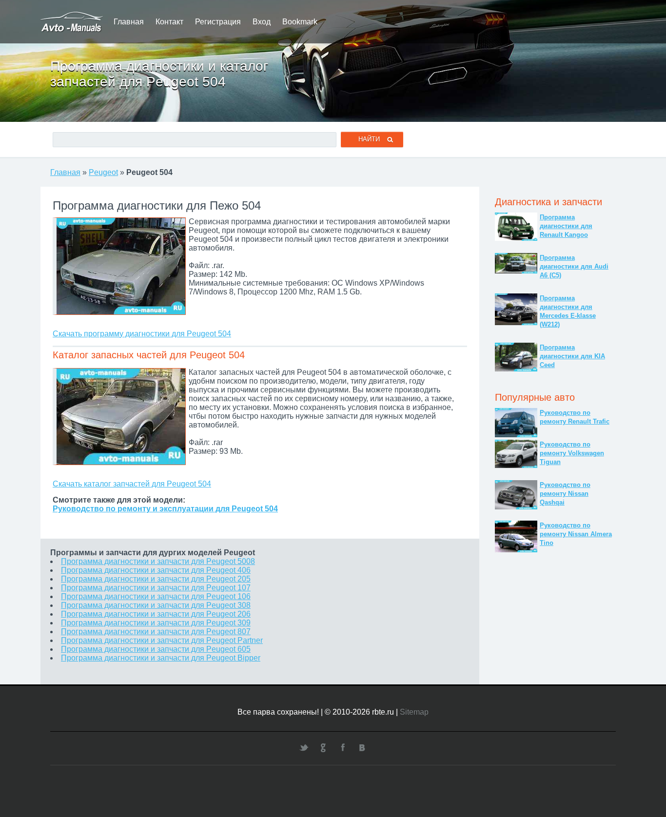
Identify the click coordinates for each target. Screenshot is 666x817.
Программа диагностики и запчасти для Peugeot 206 (156, 614)
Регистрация (218, 22)
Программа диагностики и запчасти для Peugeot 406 (156, 570)
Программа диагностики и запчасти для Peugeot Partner (162, 640)
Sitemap (414, 712)
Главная (129, 22)
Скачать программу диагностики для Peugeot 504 (142, 334)
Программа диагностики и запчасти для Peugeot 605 (156, 649)
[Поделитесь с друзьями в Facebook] (342, 747)
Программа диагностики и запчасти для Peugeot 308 (156, 605)
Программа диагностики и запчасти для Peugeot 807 (156, 631)
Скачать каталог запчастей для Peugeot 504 (132, 484)
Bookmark (299, 22)
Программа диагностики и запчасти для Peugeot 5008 (158, 561)
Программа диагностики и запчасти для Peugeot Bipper (160, 658)
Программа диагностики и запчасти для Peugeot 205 (156, 579)
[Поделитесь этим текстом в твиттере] (303, 747)
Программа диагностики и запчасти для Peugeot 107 (156, 588)
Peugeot (103, 172)
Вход (262, 22)
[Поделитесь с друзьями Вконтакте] (362, 747)
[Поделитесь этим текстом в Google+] (323, 747)
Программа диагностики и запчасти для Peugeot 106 (156, 596)
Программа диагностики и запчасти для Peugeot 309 (156, 623)
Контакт (169, 22)
